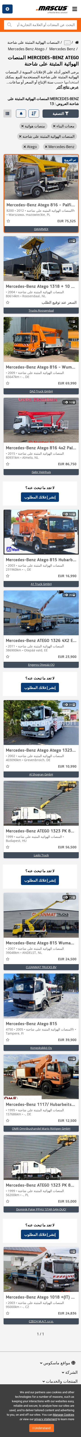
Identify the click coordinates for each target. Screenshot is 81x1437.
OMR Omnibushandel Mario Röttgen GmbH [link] (41, 1129)
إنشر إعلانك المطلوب (40, 497)
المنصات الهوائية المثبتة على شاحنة (33, 42)
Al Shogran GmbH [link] (41, 774)
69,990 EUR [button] (67, 383)
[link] (41, 177)
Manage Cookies (63, 1414)
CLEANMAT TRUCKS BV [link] (41, 967)
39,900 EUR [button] (67, 1040)
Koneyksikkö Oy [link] (41, 1048)
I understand (42, 1428)
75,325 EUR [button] (66, 221)
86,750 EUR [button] (67, 464)
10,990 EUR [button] (67, 767)
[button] (61, 113)
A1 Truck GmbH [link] (41, 584)
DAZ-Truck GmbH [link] (41, 391)
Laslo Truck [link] (41, 855)
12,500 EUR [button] (67, 1121)
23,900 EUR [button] (67, 657)
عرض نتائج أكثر (67, 87)
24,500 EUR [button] (67, 959)
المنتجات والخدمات (62, 1382)
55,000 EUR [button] (67, 1201)
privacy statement (45, 1419)
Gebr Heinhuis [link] (41, 472)
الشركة (71, 1373)
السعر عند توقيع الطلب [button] (59, 303)
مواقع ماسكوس (56, 1363)
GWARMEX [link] (41, 229)
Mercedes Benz (62, 48)
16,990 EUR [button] (67, 576)
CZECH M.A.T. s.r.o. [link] (41, 1321)
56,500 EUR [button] (67, 847)
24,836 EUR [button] (67, 1313)
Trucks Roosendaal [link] (41, 310)
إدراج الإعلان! (7, 8)
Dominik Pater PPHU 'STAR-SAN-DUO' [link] (41, 1209)
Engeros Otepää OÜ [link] (41, 665)
